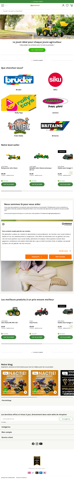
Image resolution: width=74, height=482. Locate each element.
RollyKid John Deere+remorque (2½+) (40, 169)
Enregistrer (66, 419)
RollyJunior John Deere (9, 168)
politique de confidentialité (8, 477)
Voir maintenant (37, 50)
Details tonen (63, 251)
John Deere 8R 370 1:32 (9, 322)
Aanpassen (35, 257)
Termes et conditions (21, 477)
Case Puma (33, 322)
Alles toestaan (60, 257)
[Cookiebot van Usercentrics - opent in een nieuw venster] (63, 224)
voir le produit (8, 184)
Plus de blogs (6, 400)
